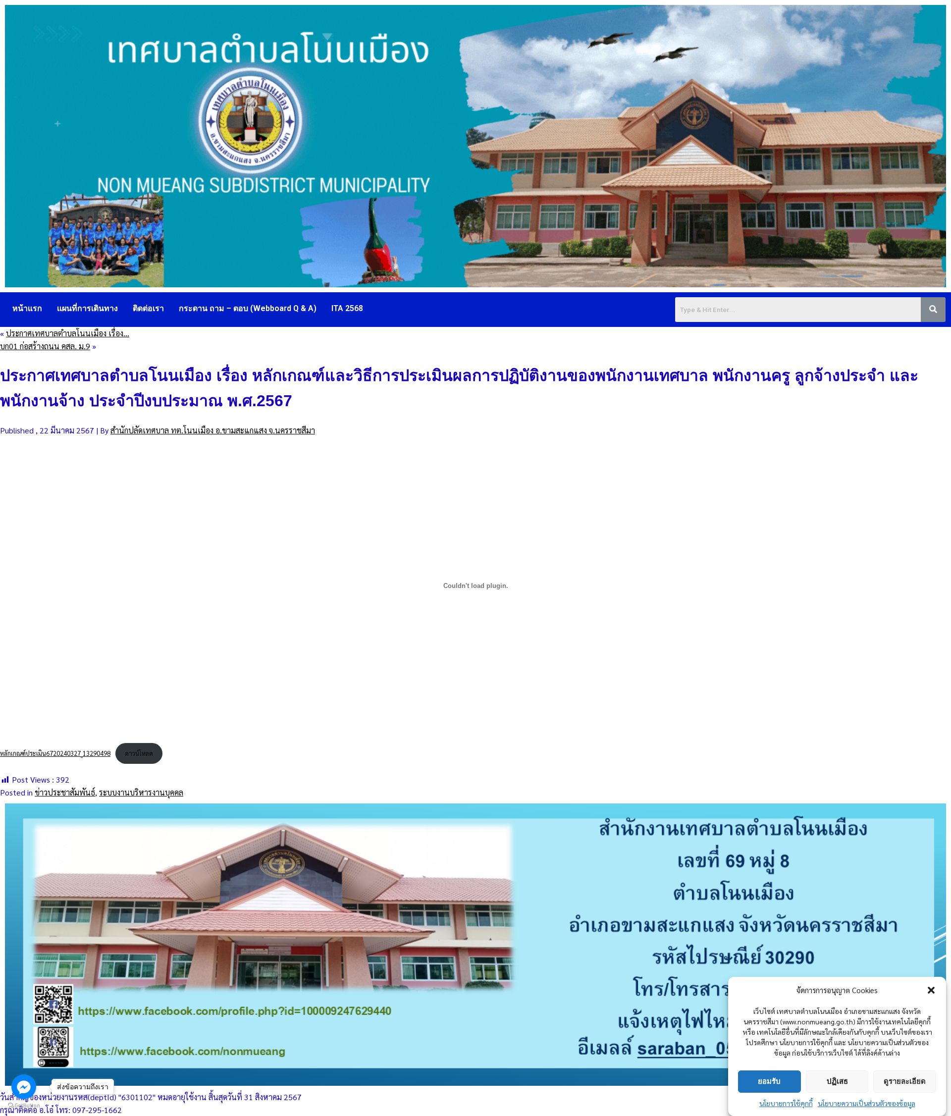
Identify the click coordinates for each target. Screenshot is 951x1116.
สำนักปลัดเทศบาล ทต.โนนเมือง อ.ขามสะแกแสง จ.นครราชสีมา (212, 430)
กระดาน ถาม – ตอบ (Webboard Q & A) (248, 308)
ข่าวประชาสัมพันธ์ (65, 792)
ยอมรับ (769, 1081)
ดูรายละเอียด (905, 1081)
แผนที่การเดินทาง (87, 308)
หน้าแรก (27, 308)
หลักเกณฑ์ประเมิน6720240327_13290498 (55, 753)
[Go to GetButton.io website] (24, 1106)
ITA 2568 (347, 308)
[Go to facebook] (23, 1086)
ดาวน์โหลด (139, 753)
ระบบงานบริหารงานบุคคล (141, 792)
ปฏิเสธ (837, 1081)
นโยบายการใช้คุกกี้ (786, 1103)
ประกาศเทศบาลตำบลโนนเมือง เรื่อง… (67, 333)
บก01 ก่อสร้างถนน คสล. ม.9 (45, 346)
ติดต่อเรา (148, 308)
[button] (931, 990)
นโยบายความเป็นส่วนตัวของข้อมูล (866, 1103)
